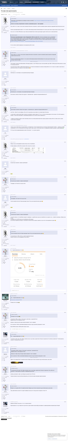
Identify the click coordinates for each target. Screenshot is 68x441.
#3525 (65, 105)
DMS (5, 168)
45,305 (6, 304)
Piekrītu (49, 438)
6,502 (6, 27)
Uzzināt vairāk (54, 438)
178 (17, 14)
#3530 (65, 194)
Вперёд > (24, 14)
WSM (5, 23)
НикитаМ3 (17, 12)
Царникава (5, 32)
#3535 (65, 312)
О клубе (42, 2)
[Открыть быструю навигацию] (66, 8)
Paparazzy (5, 300)
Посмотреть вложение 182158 (16, 299)
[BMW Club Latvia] (5, 2)
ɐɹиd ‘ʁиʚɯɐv (5, 309)
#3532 (65, 229)
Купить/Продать (28, 2)
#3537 (65, 346)
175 (13, 14)
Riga (4, 65)
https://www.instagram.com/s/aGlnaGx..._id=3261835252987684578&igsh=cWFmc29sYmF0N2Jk (27, 41)
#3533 (65, 248)
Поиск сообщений (14, 5)
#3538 (65, 366)
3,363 (6, 136)
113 (4, 63)
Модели (21, 2)
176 (15, 14)
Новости (11, 2)
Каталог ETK (64, 5)
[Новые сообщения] (62, 2)
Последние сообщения (5, 5)
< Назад (9, 14)
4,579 (6, 357)
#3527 (65, 142)
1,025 (6, 82)
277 (5, 409)
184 (21, 14)
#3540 (65, 401)
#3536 (65, 332)
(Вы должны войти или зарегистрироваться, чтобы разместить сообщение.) (56, 416)
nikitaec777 (13, 290)
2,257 (6, 172)
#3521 (65, 16)
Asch (5, 78)
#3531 (65, 210)
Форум (16, 2)
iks (5, 132)
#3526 (65, 125)
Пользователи (35, 2)
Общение (7, 12)
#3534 (65, 293)
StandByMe (5, 336)
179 (19, 14)
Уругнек (5, 354)
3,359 (6, 61)
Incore (5, 58)
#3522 (65, 50)
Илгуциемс (5, 343)
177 (16, 14)
